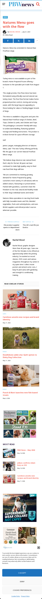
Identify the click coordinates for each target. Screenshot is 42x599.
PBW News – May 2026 (26, 450)
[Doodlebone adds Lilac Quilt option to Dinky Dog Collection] (21, 338)
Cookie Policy (15, 596)
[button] (39, 548)
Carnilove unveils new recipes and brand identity (21, 318)
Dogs (5, 17)
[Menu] (3, 4)
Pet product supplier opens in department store (11, 227)
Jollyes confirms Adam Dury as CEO (26, 464)
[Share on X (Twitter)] (19, 41)
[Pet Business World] (21, 4)
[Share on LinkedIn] (29, 41)
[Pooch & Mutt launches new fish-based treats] (21, 376)
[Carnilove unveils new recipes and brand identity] (21, 300)
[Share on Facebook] (8, 41)
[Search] (38, 4)
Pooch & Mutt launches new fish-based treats (20, 393)
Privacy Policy (25, 596)
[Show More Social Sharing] (37, 41)
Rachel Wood (15, 32)
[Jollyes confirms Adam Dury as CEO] (9, 466)
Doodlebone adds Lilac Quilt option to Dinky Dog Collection (20, 356)
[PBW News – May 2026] (9, 453)
